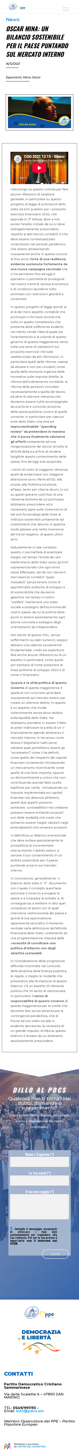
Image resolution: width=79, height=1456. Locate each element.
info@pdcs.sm (30, 1411)
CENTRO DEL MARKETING (31, 1446)
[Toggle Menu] (65, 9)
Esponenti (13, 77)
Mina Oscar (32, 77)
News (13, 19)
